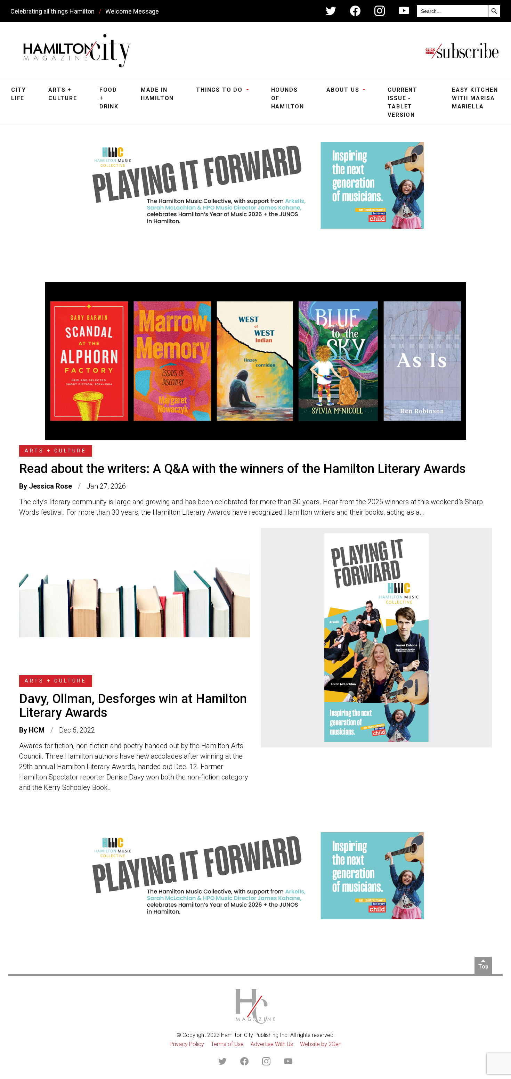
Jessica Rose (50, 486)
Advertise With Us (272, 1044)
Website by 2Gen (320, 1044)
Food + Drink (109, 98)
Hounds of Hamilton (287, 98)
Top (483, 966)
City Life (18, 94)
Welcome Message (132, 11)
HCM (36, 730)
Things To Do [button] (220, 90)
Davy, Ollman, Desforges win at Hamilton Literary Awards (133, 706)
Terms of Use (227, 1044)
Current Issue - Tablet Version (402, 102)
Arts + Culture (62, 94)
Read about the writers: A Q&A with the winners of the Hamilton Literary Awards (242, 468)
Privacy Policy (187, 1044)
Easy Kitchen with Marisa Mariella (475, 98)
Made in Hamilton (157, 94)
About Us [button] (343, 90)
